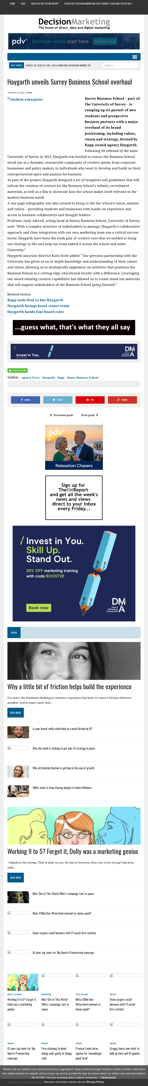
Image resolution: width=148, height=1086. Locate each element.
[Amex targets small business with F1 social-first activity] (18, 940)
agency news (30, 377)
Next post (87, 415)
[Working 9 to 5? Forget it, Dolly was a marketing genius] (22, 988)
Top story (82, 994)
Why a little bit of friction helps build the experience (69, 686)
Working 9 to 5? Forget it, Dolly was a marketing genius (72, 851)
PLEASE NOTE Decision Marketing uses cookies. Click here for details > (98, 3)
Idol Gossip (14, 994)
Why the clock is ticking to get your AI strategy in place (64, 748)
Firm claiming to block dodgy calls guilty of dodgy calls (57, 1053)
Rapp (60, 377)
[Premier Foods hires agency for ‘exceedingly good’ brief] (91, 1037)
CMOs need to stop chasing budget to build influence (62, 787)
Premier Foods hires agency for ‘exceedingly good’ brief (88, 1053)
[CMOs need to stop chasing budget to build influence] (18, 795)
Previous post (63, 415)
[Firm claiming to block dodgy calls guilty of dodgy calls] (57, 1037)
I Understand (108, 1077)
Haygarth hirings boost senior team (38, 305)
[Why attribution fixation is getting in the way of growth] (18, 775)
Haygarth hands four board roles (35, 311)
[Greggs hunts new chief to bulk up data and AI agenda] (125, 1037)
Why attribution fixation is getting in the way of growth (63, 768)
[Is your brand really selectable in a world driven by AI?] (18, 736)
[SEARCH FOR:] (121, 65)
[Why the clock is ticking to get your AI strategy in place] (18, 756)
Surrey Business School (82, 377)
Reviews (46, 994)
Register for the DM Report (45, 3)
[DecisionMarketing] (74, 24)
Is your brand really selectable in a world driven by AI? (63, 729)
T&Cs (23, 3)
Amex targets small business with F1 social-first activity (64, 933)
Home (12, 3)
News (113, 994)
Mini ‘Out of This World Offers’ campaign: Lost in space (63, 893)
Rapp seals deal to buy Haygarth (35, 300)
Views (14, 632)
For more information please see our (74, 1081)
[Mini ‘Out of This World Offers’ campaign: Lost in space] (18, 901)
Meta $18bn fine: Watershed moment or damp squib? (62, 913)
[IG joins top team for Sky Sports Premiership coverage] (18, 960)
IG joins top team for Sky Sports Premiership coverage (63, 952)
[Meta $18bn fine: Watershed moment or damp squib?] (18, 920)
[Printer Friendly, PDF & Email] (17, 370)
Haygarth (48, 377)
